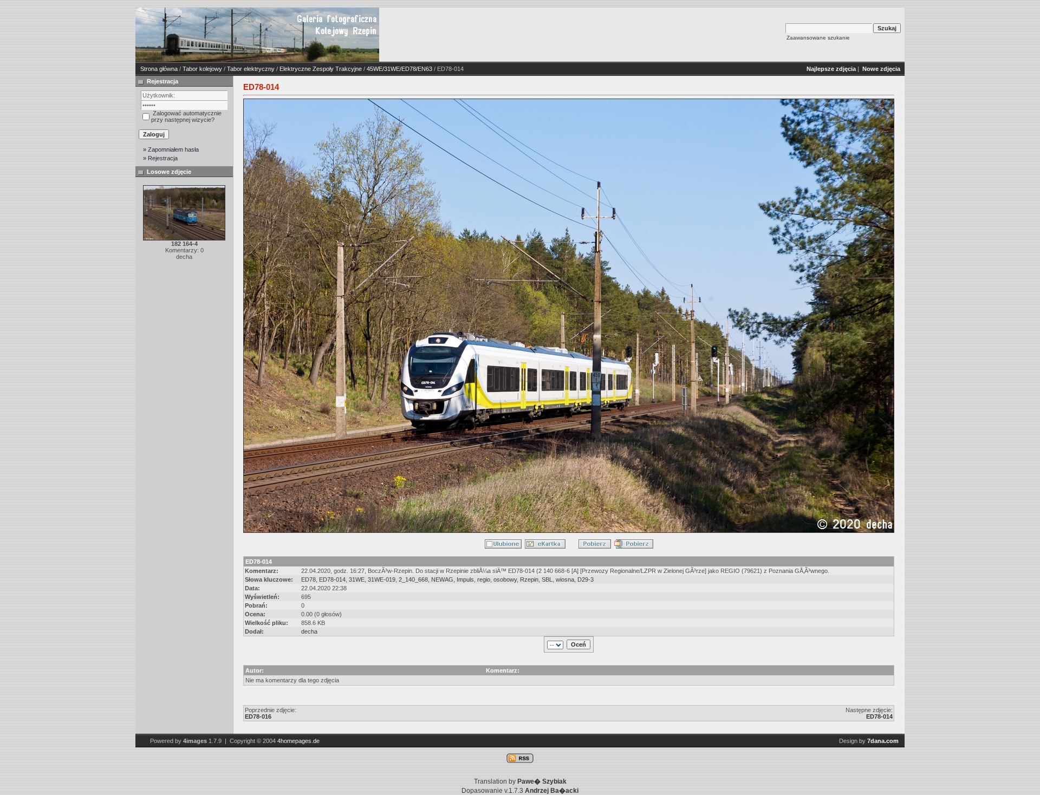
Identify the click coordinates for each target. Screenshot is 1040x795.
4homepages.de (298, 741)
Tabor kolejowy (202, 69)
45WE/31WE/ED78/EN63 (399, 69)
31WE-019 (381, 579)
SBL (547, 579)
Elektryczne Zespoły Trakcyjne (321, 69)
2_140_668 (413, 579)
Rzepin (529, 579)
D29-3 (585, 579)
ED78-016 (258, 716)
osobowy (505, 579)
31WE (357, 579)
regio (483, 579)
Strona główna (159, 69)
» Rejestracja (160, 158)
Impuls (465, 579)
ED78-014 (332, 579)
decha (309, 631)
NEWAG (442, 579)
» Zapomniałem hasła (171, 149)
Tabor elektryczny (251, 69)
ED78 (308, 579)
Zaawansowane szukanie (818, 38)
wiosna (565, 579)
